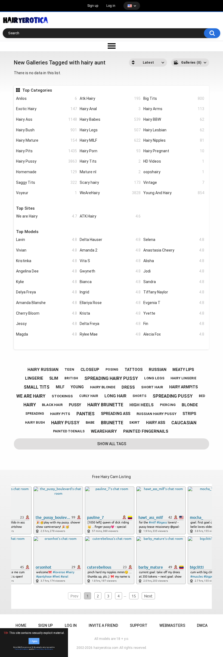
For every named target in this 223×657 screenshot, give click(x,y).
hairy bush (35, 422)
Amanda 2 (110, 250)
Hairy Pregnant (173, 151)
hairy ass (155, 422)
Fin (173, 323)
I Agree (34, 641)
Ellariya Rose (110, 302)
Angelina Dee (46, 271)
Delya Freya (46, 292)
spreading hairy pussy (111, 378)
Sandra (173, 282)
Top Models (27, 231)
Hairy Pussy (46, 161)
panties (85, 413)
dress (128, 387)
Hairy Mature (46, 140)
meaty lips (183, 369)
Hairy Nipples (173, 140)
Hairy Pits (46, 151)
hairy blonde (103, 387)
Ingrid (110, 292)
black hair (52, 405)
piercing (168, 405)
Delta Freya (110, 323)
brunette (112, 422)
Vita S (110, 261)
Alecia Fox (173, 334)
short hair (152, 387)
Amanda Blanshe (46, 302)
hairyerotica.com (106, 648)
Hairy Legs (110, 130)
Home (21, 625)
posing (112, 369)
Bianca (110, 282)
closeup (89, 369)
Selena (173, 239)
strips (189, 413)
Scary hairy (110, 182)
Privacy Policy (39, 649)
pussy (75, 405)
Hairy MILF (110, 140)
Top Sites (25, 208)
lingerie (34, 378)
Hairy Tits (110, 161)
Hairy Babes (110, 119)
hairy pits (60, 414)
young (77, 387)
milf (60, 387)
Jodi (173, 271)
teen (69, 369)
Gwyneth (110, 271)
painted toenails (69, 431)
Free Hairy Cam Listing (111, 477)
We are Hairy (46, 216)
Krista (110, 313)
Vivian (46, 250)
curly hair (88, 396)
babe (90, 422)
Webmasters (172, 625)
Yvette (173, 313)
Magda (46, 334)
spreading (34, 414)
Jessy (46, 323)
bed (202, 396)
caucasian (183, 422)
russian (157, 369)
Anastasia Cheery (173, 250)
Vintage (173, 182)
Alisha (173, 261)
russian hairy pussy (156, 414)
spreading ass (115, 413)
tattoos (134, 369)
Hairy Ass (46, 119)
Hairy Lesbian (173, 130)
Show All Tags (111, 444)
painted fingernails (145, 431)
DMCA (202, 625)
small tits (36, 387)
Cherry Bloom (46, 313)
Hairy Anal (110, 109)
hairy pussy (65, 422)
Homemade (46, 172)
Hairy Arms (173, 109)
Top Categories (37, 90)
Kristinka (46, 261)
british (71, 378)
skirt (134, 422)
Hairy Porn (110, 151)
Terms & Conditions (22, 649)
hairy (29, 404)
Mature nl (110, 172)
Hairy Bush (46, 130)
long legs (154, 378)
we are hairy (30, 396)
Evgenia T (173, 302)
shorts (139, 396)
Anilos (46, 98)
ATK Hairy (110, 216)
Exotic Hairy (46, 109)
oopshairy (173, 172)
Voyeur (46, 193)
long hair (115, 395)
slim (53, 378)
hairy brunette (105, 404)
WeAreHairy (110, 193)
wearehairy (104, 431)
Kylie (46, 282)
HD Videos (173, 161)
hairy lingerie (183, 378)
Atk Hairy (110, 98)
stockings (62, 396)
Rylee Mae (110, 334)
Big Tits (173, 98)
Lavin (46, 239)
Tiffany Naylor (173, 292)
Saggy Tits (46, 182)
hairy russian (42, 369)
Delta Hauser (110, 239)
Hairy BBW (173, 119)
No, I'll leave (49, 649)
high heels (141, 404)
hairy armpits (183, 387)
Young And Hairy (173, 193)
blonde (190, 404)
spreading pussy (173, 396)
